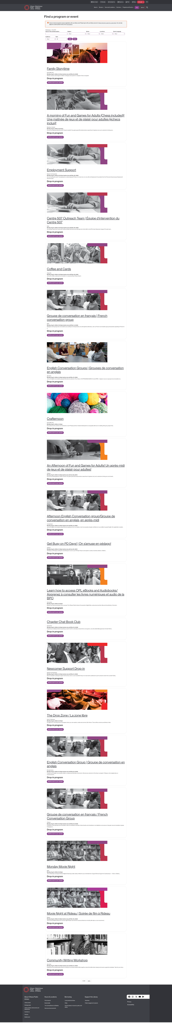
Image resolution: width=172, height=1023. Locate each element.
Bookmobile (47, 1003)
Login (141, 2)
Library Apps (147, 997)
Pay (134, 2)
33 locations (69, 24)
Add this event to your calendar (55, 82)
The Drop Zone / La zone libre (67, 715)
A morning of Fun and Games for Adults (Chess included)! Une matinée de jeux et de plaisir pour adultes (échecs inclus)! (85, 119)
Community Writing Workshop (67, 960)
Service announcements (50, 1008)
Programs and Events (127, 7)
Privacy (129, 1002)
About (95, 7)
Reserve (121, 2)
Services (118, 7)
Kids (137, 7)
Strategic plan (28, 1005)
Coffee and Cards (59, 269)
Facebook (129, 997)
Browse (101, 7)
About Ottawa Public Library (31, 998)
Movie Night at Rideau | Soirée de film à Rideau (78, 913)
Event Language (117, 31)
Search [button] (147, 7)
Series (87, 31)
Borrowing (68, 997)
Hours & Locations (50, 997)
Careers (26, 1014)
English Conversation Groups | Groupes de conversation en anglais (85, 370)
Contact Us (112, 2)
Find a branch (48, 1000)
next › (89, 981)
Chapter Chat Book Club (63, 622)
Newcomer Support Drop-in (66, 669)
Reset (74, 39)
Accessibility (130, 1004)
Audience (47, 36)
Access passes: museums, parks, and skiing (73, 1006)
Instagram (133, 997)
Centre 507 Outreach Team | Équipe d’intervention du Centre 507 (83, 220)
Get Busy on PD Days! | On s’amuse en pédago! (79, 544)
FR (147, 2)
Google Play (143, 997)
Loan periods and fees (70, 1000)
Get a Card (95, 2)
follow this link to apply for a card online (107, 23)
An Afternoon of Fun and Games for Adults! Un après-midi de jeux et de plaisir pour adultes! (86, 467)
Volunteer (87, 1000)
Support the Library (91, 997)
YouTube (140, 997)
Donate (103, 2)
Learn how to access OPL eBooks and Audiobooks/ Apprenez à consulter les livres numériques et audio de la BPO (85, 594)
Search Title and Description (52, 31)
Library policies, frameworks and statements (32, 1008)
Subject (69, 31)
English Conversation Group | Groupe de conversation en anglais (86, 764)
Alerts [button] (142, 7)
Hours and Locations (109, 7)
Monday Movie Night (61, 866)
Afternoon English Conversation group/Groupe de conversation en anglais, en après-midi (81, 518)
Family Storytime (58, 69)
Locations (102, 31)
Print (128, 2)
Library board (28, 1002)
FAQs (66, 1003)
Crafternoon (55, 419)
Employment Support (61, 170)
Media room (27, 1017)
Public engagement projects (91, 1003)
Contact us (27, 1011)
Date (57, 36)
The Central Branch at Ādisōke (52, 1005)
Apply (70, 39)
